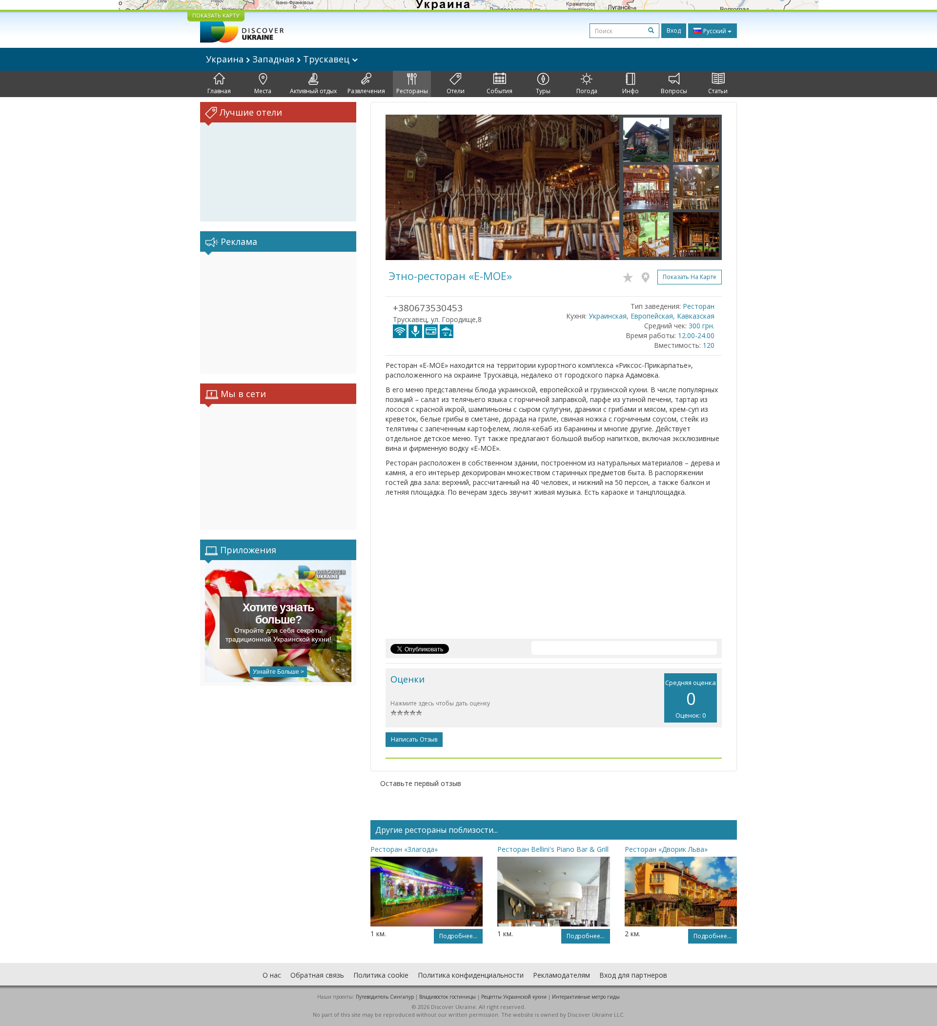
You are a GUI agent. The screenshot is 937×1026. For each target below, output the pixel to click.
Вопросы (674, 91)
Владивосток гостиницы (447, 996)
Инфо (630, 91)
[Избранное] (630, 275)
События (499, 91)
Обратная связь (317, 975)
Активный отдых (313, 91)
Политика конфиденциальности (471, 975)
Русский (715, 31)
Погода (586, 91)
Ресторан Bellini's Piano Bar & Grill (553, 849)
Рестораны (412, 91)
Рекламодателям (561, 975)
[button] (403, 187)
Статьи (718, 91)
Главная (219, 91)
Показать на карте (689, 277)
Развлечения (366, 91)
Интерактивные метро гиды (586, 996)
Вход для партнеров (633, 975)
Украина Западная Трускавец (279, 59)
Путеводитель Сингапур (385, 996)
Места (262, 91)
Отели (456, 91)
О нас (272, 975)
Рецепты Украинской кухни (514, 996)
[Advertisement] (278, 313)
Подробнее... (458, 936)
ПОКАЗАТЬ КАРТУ (216, 15)
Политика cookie (380, 975)
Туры (543, 91)
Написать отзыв (414, 739)
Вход (674, 30)
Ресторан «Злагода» (404, 849)
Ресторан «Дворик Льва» (666, 849)
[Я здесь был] (647, 275)
